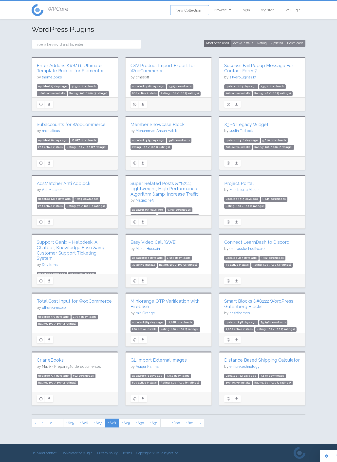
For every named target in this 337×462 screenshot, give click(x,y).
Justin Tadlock (241, 131)
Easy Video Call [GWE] (154, 242)
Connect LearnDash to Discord (256, 242)
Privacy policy (107, 453)
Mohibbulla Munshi (244, 189)
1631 (153, 423)
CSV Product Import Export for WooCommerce (163, 68)
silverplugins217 (242, 77)
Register (267, 10)
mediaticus (51, 131)
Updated (277, 43)
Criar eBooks (50, 360)
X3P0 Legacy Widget (246, 124)
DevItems (50, 264)
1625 (70, 423)
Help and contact (44, 453)
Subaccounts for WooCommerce (71, 124)
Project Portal (239, 183)
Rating (262, 43)
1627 (98, 423)
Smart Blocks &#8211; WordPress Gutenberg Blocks (258, 303)
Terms (127, 453)
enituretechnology (244, 366)
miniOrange (145, 313)
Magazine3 (145, 200)
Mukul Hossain (148, 248)
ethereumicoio (54, 307)
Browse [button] (221, 10)
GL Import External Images (159, 360)
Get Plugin (291, 10)
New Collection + (189, 10)
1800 (176, 423)
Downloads (295, 43)
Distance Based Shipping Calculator (262, 360)
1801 (190, 423)
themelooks (52, 77)
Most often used (217, 43)
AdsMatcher (52, 189)
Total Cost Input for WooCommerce (74, 301)
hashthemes (239, 313)
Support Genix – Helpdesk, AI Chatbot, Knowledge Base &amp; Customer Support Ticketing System (71, 250)
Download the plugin (77, 453)
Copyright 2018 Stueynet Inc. (157, 453)
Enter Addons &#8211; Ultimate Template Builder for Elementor (70, 68)
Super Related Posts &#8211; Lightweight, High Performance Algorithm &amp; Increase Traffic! (165, 189)
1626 (84, 423)
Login (245, 10)
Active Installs (243, 43)
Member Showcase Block (158, 124)
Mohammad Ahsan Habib (156, 131)
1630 (140, 423)
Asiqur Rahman (148, 366)
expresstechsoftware (247, 248)
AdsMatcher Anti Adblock (63, 183)
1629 (126, 423)
